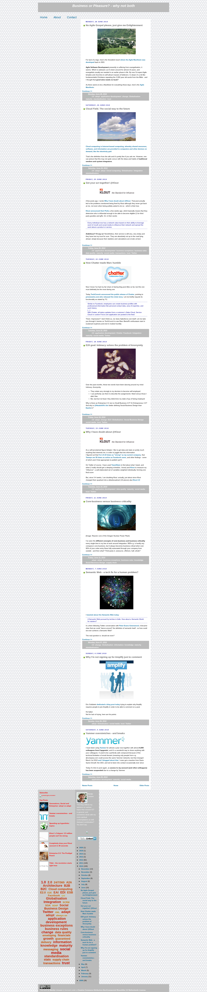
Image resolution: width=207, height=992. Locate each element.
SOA (48, 905)
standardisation (99, 99)
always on (61, 915)
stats (47, 959)
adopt (97, 96)
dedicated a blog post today (108, 704)
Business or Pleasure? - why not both (103, 6)
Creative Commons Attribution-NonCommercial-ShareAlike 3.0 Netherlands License (112, 990)
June (83, 887)
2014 (81, 854)
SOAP (55, 905)
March (84, 970)
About (57, 17)
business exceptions (125, 251)
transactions (120, 253)
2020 (81, 848)
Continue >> (87, 91)
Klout (132, 467)
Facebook (127, 333)
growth (48, 938)
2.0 (93, 96)
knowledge (138, 560)
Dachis (88, 408)
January (84, 976)
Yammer (103, 748)
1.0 (43, 882)
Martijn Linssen (56, 990)
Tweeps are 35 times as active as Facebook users (106, 457)
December (85, 869)
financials (64, 935)
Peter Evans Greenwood (129, 626)
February (85, 973)
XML (57, 912)
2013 (81, 857)
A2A (69, 882)
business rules (141, 251)
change (125, 96)
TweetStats (115, 465)
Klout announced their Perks (97, 211)
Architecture (52, 885)
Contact (72, 17)
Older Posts (144, 785)
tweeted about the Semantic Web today (103, 615)
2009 (81, 980)
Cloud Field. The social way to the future (108, 108)
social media (109, 253)
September (85, 878)
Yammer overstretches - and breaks (105, 733)
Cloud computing (113, 171)
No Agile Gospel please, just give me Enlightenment (114, 25)
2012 (81, 860)
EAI (56, 892)
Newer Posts (87, 785)
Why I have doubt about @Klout (117, 201)
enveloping (49, 935)
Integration (138, 171)
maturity (89, 99)
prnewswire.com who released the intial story (104, 297)
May (83, 964)
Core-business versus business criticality (108, 501)
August (84, 881)
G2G (63, 896)
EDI (62, 892)
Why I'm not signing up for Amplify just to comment (114, 657)
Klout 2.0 (136, 480)
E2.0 (109, 420)
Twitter (134, 253)
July (83, 884)
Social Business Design (134, 420)
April (83, 967)
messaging (50, 949)
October (84, 875)
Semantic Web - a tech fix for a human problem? (112, 572)
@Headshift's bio (101, 405)
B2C (44, 889)
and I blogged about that (108, 760)
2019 (81, 851)
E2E (49, 892)
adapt (97, 171)
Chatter (119, 333)
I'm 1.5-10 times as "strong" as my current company (120, 455)
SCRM (66, 902)
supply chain (111, 563)
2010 (81, 866)
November (85, 872)
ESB (70, 892)
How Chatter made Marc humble (103, 263)
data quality (90, 253)
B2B (67, 885)
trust (109, 99)
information (119, 645)
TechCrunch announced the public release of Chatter (112, 294)
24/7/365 (59, 882)
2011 (81, 863)
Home (43, 17)
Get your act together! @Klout (102, 183)
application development (111, 96)
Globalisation (134, 96)
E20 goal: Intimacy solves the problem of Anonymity (114, 345)
